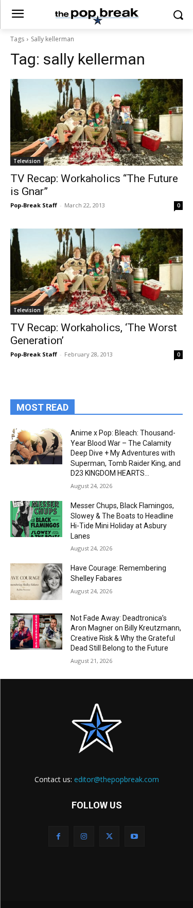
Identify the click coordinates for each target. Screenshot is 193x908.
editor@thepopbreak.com (116, 779)
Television (27, 161)
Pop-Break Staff (33, 205)
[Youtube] (135, 836)
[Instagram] (84, 836)
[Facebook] (58, 836)
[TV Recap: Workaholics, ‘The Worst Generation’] (96, 272)
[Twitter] (109, 836)
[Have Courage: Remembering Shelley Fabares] (36, 581)
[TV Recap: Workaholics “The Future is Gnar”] (96, 122)
